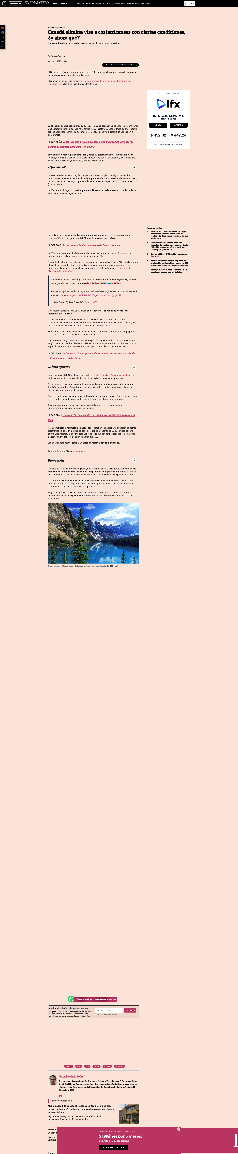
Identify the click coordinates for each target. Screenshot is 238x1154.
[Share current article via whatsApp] (3, 45)
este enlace (79, 451)
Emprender (100, 3)
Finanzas (64, 3)
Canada (68, 1066)
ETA (87, 1066)
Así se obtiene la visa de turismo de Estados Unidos (91, 245)
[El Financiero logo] (36, 3)
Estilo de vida (120, 3)
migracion (119, 1066)
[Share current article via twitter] (3, 36)
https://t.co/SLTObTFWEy (82, 295)
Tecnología (110, 3)
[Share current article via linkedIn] (3, 41)
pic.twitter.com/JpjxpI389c (108, 295)
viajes (96, 1066)
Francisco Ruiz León (58, 56)
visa (78, 1066)
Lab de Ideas (90, 3)
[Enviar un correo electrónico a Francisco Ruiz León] (60, 1096)
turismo (107, 1066)
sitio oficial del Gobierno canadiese (113, 375)
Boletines (130, 3)
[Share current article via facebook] (3, 32)
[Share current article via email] (3, 28)
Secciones (14, 3)
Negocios (55, 3)
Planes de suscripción (143, 3)
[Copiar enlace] (134, 167)
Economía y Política (76, 3)
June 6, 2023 (90, 302)
